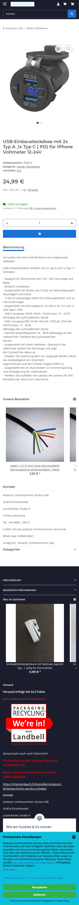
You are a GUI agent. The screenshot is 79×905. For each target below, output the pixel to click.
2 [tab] (41, 123)
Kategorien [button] (11, 549)
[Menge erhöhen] (72, 223)
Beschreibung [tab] (13, 247)
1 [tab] (38, 123)
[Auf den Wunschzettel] (68, 49)
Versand (33, 190)
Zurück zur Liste (14, 28)
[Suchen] (72, 14)
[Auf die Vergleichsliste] (59, 49)
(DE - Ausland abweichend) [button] (42, 208)
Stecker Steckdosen (28, 166)
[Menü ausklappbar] (5, 2)
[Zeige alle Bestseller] (74, 399)
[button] (58, 4)
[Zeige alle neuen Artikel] (74, 599)
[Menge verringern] (7, 223)
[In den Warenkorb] (6, 40)
